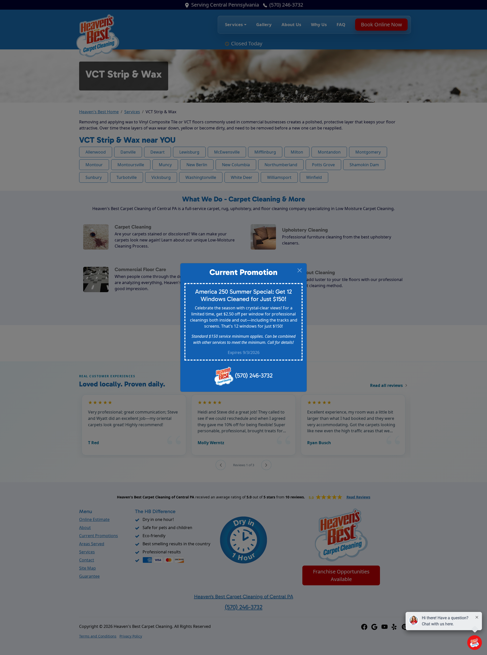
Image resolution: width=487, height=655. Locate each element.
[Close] (300, 270)
